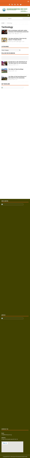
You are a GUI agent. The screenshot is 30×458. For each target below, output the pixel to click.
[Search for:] (15, 18)
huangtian (20, 41)
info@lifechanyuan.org (6, 434)
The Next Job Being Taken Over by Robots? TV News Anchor (17, 39)
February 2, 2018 (12, 41)
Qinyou (17, 33)
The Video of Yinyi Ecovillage (15, 69)
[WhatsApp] (12, 4)
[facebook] (9, 4)
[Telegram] (18, 4)
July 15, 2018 (11, 70)
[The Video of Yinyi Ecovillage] (4, 71)
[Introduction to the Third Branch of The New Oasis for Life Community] (4, 63)
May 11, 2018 (11, 33)
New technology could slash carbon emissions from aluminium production (18, 31)
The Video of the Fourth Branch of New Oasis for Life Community (17, 77)
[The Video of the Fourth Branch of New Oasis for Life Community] (4, 78)
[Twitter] (20, 4)
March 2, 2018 (12, 79)
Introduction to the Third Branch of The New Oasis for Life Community (17, 62)
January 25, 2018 (12, 64)
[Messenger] (15, 4)
